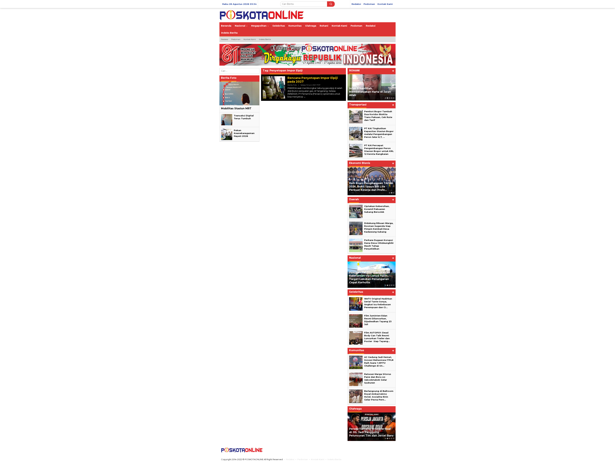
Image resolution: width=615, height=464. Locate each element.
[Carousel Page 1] (385, 98)
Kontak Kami (317, 459)
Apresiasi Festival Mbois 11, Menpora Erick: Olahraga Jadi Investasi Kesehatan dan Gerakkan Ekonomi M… (369, 430)
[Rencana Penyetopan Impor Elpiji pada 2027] (305, 97)
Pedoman (302, 459)
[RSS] (391, 450)
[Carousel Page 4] (391, 98)
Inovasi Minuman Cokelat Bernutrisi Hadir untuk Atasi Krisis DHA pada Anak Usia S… (369, 186)
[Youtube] (385, 450)
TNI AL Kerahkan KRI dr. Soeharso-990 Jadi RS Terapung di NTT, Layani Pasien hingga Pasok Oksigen (371, 277)
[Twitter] (372, 450)
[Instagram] (378, 450)
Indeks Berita (334, 459)
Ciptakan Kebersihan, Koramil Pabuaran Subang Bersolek (377, 209)
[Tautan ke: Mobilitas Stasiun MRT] (239, 93)
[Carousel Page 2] (387, 98)
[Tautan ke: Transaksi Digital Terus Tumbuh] (226, 119)
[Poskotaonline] (261, 14)
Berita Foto (292, 85)
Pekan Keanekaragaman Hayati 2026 (244, 133)
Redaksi (290, 459)
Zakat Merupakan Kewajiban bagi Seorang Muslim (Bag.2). (369, 93)
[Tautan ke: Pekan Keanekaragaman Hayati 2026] (226, 134)
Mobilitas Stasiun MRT (236, 108)
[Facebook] (366, 450)
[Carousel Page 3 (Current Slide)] (389, 98)
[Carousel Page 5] (393, 98)
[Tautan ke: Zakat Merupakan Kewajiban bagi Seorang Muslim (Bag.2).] (372, 87)
